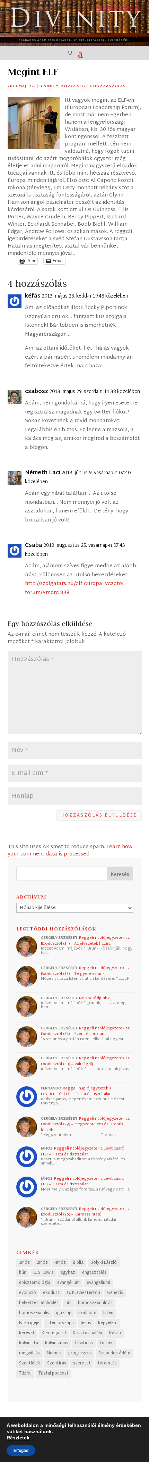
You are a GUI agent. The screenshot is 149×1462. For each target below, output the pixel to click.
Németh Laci (42, 473)
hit (68, 1303)
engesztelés (94, 1273)
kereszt (27, 1333)
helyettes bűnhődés (39, 1303)
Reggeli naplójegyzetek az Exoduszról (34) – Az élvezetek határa (85, 940)
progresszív (79, 1353)
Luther (106, 1343)
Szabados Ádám (114, 1353)
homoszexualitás (95, 1303)
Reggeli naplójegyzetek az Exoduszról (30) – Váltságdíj (85, 1061)
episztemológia (34, 1283)
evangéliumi (98, 1283)
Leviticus (84, 1343)
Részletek (18, 1437)
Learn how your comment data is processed (70, 850)
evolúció (27, 1293)
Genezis (115, 1293)
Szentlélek (29, 1363)
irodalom (87, 1313)
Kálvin (115, 1333)
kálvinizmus (56, 1343)
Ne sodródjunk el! (96, 998)
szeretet (82, 1363)
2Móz (42, 1263)
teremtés (107, 1363)
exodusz (51, 1293)
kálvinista (28, 1343)
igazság (63, 1313)
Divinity (49, 86)
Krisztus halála (87, 1333)
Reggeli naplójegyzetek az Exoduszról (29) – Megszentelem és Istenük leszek (85, 1124)
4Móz (60, 1263)
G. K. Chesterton (83, 1293)
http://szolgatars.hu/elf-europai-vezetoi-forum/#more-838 (75, 588)
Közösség (73, 86)
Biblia (78, 1263)
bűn (22, 1273)
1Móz (24, 1263)
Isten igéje (29, 1323)
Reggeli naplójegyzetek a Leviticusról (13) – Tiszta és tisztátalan (76, 1091)
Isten (108, 1313)
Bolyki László (103, 1263)
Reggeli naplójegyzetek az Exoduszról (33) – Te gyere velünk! (85, 970)
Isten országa (60, 1323)
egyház (68, 1273)
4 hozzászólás (107, 86)
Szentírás (56, 1363)
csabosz (36, 391)
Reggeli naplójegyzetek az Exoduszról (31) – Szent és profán (85, 1031)
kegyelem (107, 1323)
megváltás (29, 1353)
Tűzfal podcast (53, 1373)
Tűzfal (25, 1373)
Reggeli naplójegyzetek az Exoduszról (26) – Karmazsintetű (85, 1211)
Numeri (54, 1353)
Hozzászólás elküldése (99, 815)
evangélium (68, 1283)
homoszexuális (34, 1313)
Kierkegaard (54, 1333)
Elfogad (21, 1450)
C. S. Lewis (43, 1273)
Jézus (86, 1323)
